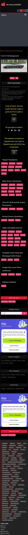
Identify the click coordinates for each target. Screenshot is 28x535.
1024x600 (11, 220)
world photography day (7, 489)
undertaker (18, 447)
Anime (3, 374)
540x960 (11, 241)
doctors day (4, 505)
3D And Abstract (6, 360)
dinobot (19, 443)
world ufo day (13, 505)
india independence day (7, 478)
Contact (4, 527)
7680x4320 (20, 208)
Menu (4, 15)
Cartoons (4, 377)
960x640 (4, 235)
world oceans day (15, 503)
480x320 (17, 170)
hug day (17, 499)
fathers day (4, 468)
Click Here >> (14, 120)
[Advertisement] (14, 32)
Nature (11, 363)
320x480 (4, 173)
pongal (14, 484)
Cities (8, 374)
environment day (6, 472)
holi (3, 466)
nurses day (12, 468)
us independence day (7, 474)
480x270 (18, 274)
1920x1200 (4, 188)
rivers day (4, 518)
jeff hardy (8, 466)
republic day (13, 495)
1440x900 (4, 166)
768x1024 (10, 238)
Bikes (19, 360)
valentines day (5, 457)
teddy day (4, 499)
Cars (2, 363)
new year (11, 447)
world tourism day (19, 489)
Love (6, 363)
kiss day (11, 499)
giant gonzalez (5, 451)
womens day (21, 484)
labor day (11, 486)
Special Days (11, 377)
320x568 (16, 245)
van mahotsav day (6, 507)
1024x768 (4, 170)
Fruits (18, 374)
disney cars (20, 453)
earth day (4, 486)
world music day (16, 472)
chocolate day (20, 497)
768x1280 (17, 238)
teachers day (19, 478)
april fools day (14, 460)
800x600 (11, 170)
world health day (14, 501)
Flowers (13, 374)
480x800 (17, 241)
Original (4, 285)
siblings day (23, 501)
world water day (22, 464)
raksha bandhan (15, 476)
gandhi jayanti (15, 480)
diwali (22, 480)
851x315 (4, 259)
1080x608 (4, 274)
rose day (4, 497)
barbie (13, 453)
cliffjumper (12, 443)
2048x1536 (4, 163)
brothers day (5, 503)
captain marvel (12, 518)
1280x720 (18, 194)
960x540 (10, 235)
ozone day (13, 511)
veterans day (14, 482)
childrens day (5, 470)
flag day (20, 493)
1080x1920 (11, 231)
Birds (23, 360)
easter (20, 457)
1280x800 (11, 194)
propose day (11, 497)
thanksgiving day (6, 484)
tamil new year (16, 515)
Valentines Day (20, 388)
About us (4, 525)
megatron (4, 445)
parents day (13, 470)
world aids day (14, 491)
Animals (14, 360)
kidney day (22, 460)
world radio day (22, 495)
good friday (13, 457)
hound (24, 443)
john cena (23, 449)
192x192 (10, 259)
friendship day (5, 476)
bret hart (4, 449)
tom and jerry (11, 455)
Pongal (3, 388)
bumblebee (4, 443)
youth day (15, 507)
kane (25, 447)
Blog (3, 529)
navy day (13, 493)
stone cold (15, 449)
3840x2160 (4, 208)
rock (10, 449)
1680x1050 (20, 188)
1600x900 (19, 163)
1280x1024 (18, 166)
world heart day (22, 511)
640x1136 (4, 241)
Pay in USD (12, 301)
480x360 (23, 241)
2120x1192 (11, 274)
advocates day (5, 493)
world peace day (6, 480)
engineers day (5, 511)
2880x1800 (4, 184)
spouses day (5, 495)
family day (20, 468)
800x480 (23, 235)
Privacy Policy (5, 531)
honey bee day (5, 509)
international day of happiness (9, 464)
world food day (5, 491)
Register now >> (14, 152)
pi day (3, 462)
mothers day (16, 466)
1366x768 (11, 166)
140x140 (16, 259)
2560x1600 (12, 184)
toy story (19, 455)
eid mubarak (14, 509)
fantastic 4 (20, 445)
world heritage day (6, 515)
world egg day (17, 513)
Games (23, 374)
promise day (5, 501)
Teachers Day (11, 388)
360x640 (23, 170)
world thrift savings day (7, 520)
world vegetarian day (7, 513)
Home (1, 50)
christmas (4, 447)
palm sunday (5, 460)
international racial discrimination (15, 462)
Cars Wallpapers (7, 50)
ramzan (16, 474)
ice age (3, 455)
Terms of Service (6, 533)
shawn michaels (5, 453)
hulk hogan (13, 451)
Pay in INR (4, 301)
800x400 (4, 238)
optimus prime (12, 445)
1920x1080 (12, 163)
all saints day (5, 482)
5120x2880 (12, 208)
